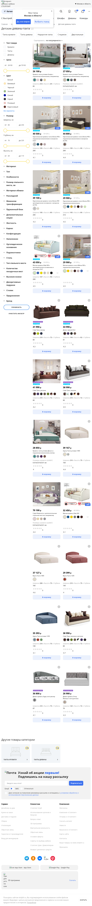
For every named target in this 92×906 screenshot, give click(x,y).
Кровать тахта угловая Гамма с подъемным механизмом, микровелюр (76, 75)
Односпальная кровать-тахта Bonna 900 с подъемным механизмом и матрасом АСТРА (76, 139)
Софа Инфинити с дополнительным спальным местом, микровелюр (45, 514)
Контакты (63, 838)
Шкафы (61, 18)
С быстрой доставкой (12, 18)
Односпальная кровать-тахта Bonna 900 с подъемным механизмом (76, 202)
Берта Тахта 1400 (38, 576)
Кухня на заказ (7, 812)
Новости (62, 825)
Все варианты (9, 111)
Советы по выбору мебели (40, 841)
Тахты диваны (26, 34)
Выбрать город (42, 21)
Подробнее (31, 902)
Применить (16, 307)
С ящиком (62, 34)
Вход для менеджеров (9, 838)
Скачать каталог (65, 821)
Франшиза (63, 847)
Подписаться (76, 783)
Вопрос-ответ (35, 819)
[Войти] (69, 11)
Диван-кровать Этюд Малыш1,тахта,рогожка (70, 697)
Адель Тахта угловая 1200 (41, 636)
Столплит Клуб (36, 808)
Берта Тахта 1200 (68, 576)
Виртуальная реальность (40, 828)
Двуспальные (77, 34)
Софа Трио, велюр (39, 330)
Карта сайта (64, 834)
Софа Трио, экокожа (69, 390)
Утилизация (6, 825)
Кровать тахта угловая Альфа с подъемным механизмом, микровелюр (46, 75)
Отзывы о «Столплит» (67, 817)
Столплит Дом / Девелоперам (41, 845)
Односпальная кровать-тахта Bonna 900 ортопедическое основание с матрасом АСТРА (46, 203)
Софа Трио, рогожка (39, 390)
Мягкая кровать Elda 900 (71, 513)
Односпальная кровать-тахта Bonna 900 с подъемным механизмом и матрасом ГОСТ (46, 139)
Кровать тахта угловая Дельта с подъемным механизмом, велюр (44, 452)
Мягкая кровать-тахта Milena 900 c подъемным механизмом (74, 266)
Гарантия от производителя (12, 834)
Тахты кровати (9, 34)
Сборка (4, 821)
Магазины (63, 808)
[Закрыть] (51, 11)
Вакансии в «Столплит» (68, 830)
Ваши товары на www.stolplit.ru (71, 843)
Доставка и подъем (8, 817)
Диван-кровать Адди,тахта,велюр (44, 696)
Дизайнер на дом (8, 808)
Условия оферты (36, 837)
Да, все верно (23, 21)
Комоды (84, 18)
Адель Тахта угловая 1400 (71, 451)
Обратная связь (7, 830)
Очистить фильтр (16, 314)
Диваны (72, 18)
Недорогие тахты (45, 34)
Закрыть (83, 900)
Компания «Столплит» (68, 812)
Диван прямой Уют (69, 330)
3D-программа (36, 823)
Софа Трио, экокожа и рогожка (73, 636)
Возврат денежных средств (40, 849)
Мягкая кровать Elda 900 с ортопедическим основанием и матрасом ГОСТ (43, 267)
